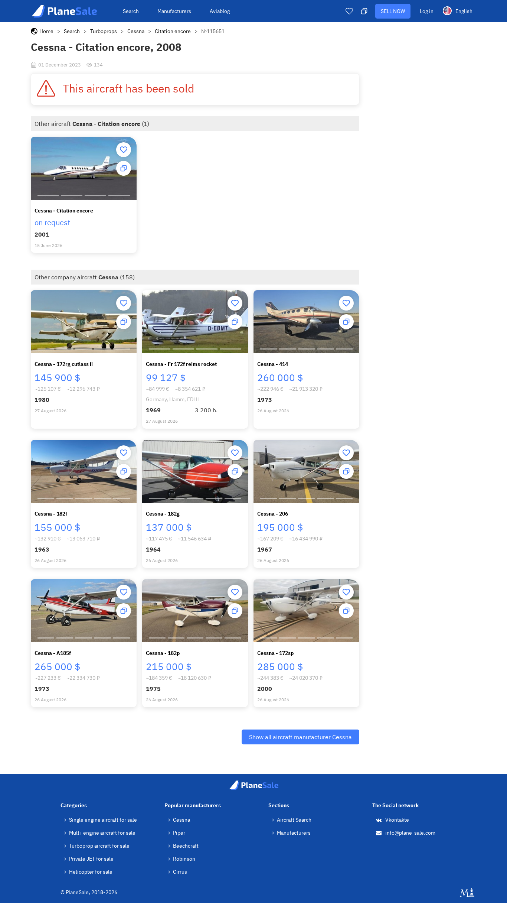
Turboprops (103, 31)
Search (131, 11)
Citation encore (173, 31)
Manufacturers (174, 11)
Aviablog (220, 11)
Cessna (135, 31)
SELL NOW (393, 11)
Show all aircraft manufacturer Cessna (300, 737)
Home (46, 31)
